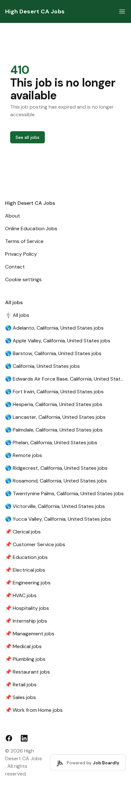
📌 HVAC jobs (21, 595)
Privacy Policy (21, 254)
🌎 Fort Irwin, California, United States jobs (54, 391)
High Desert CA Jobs (35, 11)
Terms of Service (24, 241)
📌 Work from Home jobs (34, 710)
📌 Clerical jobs (23, 531)
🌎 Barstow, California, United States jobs (53, 353)
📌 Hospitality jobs (27, 608)
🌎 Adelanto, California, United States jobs (54, 328)
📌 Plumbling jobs (25, 659)
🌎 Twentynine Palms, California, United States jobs (64, 493)
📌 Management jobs (29, 633)
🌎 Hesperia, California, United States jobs (53, 404)
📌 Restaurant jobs (27, 671)
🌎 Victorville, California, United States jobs (55, 506)
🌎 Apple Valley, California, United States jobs (57, 340)
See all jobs (27, 137)
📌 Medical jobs (23, 646)
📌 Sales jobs (20, 697)
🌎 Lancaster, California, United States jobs (55, 417)
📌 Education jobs (26, 557)
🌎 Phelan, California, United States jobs (51, 442)
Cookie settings (23, 279)
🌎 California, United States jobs (42, 366)
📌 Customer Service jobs (35, 544)
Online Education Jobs (31, 228)
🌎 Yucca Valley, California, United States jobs (58, 519)
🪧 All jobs (17, 315)
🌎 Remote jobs (23, 455)
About (12, 215)
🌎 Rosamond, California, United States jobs (56, 480)
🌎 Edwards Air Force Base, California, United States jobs (65, 378)
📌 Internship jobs (26, 621)
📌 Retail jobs (21, 684)
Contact (15, 266)
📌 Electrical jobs (25, 570)
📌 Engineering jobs (28, 582)
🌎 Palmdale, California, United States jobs (54, 429)
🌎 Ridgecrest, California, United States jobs (56, 468)
